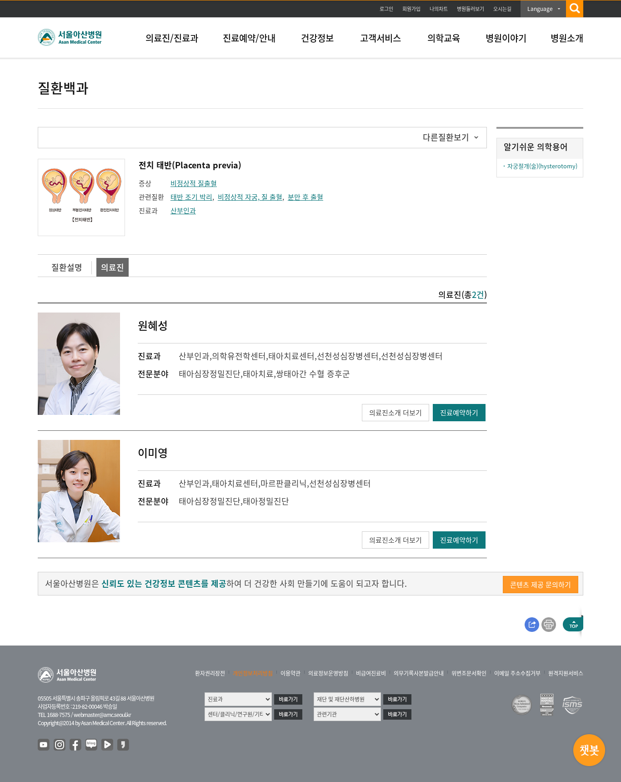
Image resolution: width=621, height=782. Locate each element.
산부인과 (183, 211)
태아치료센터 (291, 356)
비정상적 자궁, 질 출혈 (250, 197)
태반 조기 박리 (191, 197)
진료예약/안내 (249, 38)
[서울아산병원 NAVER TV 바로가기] (107, 745)
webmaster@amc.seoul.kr (102, 715)
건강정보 (317, 38)
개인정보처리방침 (253, 673)
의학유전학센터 (239, 356)
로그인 (386, 9)
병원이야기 (506, 38)
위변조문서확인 (468, 673)
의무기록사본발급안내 (419, 673)
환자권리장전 (210, 673)
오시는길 (502, 9)
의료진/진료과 (171, 38)
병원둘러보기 (470, 9)
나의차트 (439, 9)
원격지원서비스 (565, 673)
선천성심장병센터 (412, 356)
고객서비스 (380, 38)
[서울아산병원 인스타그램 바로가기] (60, 745)
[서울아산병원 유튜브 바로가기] (44, 745)
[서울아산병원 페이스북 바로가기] (76, 745)
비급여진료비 (371, 673)
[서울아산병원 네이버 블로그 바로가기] (91, 745)
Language (540, 9)
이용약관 (290, 673)
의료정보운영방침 (328, 673)
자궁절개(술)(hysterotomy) (542, 165)
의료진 (112, 267)
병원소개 (567, 38)
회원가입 (411, 9)
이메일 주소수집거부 (517, 673)
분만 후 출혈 (305, 197)
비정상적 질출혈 (193, 183)
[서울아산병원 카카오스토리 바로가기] (123, 745)
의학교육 (443, 38)
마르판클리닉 (283, 483)
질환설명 (66, 267)
